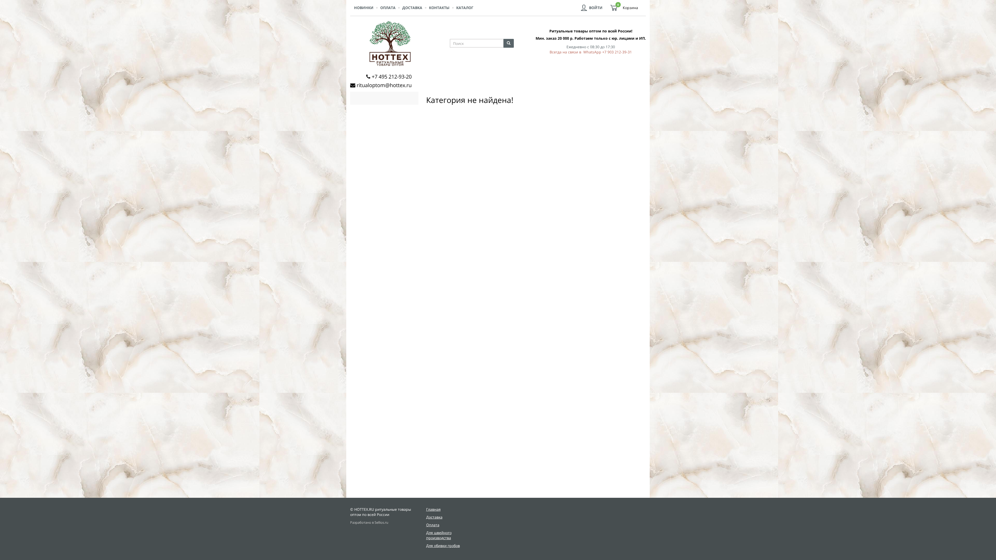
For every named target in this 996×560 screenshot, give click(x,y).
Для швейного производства (439, 535)
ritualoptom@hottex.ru (384, 85)
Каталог (464, 7)
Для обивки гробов (443, 545)
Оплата (388, 7)
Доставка (412, 7)
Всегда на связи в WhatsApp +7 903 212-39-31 (591, 52)
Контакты (439, 7)
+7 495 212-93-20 (392, 76)
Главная (433, 509)
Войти (596, 7)
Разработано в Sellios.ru (369, 522)
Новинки (364, 7)
